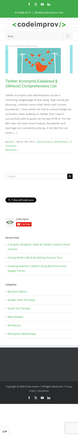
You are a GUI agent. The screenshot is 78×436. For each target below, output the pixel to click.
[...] (15, 132)
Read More (11, 149)
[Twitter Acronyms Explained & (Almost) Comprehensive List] (39, 59)
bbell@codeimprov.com (48, 12)
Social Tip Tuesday (19, 308)
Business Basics (45, 141)
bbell (11, 141)
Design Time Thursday (21, 300)
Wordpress (14, 325)
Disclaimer (43, 390)
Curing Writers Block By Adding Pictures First (35, 257)
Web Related (61, 141)
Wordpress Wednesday (22, 333)
